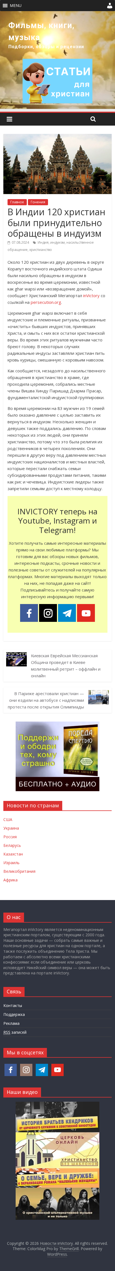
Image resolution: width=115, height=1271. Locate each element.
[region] (57, 60)
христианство (40, 249)
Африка (10, 880)
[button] (15, 5)
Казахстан (13, 854)
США (7, 819)
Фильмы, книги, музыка (41, 31)
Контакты (12, 1005)
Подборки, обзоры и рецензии (46, 46)
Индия (43, 242)
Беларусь (12, 845)
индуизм (57, 242)
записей (15, 1032)
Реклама (11, 1023)
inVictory (91, 295)
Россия (10, 836)
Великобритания (19, 871)
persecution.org (46, 302)
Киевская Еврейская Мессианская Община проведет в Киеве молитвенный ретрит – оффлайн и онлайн (65, 665)
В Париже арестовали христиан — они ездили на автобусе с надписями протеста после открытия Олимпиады (46, 700)
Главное (17, 202)
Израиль (11, 862)
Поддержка (14, 1014)
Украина (11, 828)
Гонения (38, 202)
